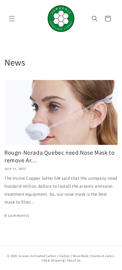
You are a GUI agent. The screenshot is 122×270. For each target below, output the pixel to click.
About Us (74, 260)
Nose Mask (80, 256)
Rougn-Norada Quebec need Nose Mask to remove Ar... (59, 156)
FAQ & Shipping (52, 260)
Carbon (64, 256)
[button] (11, 18)
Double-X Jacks (102, 256)
